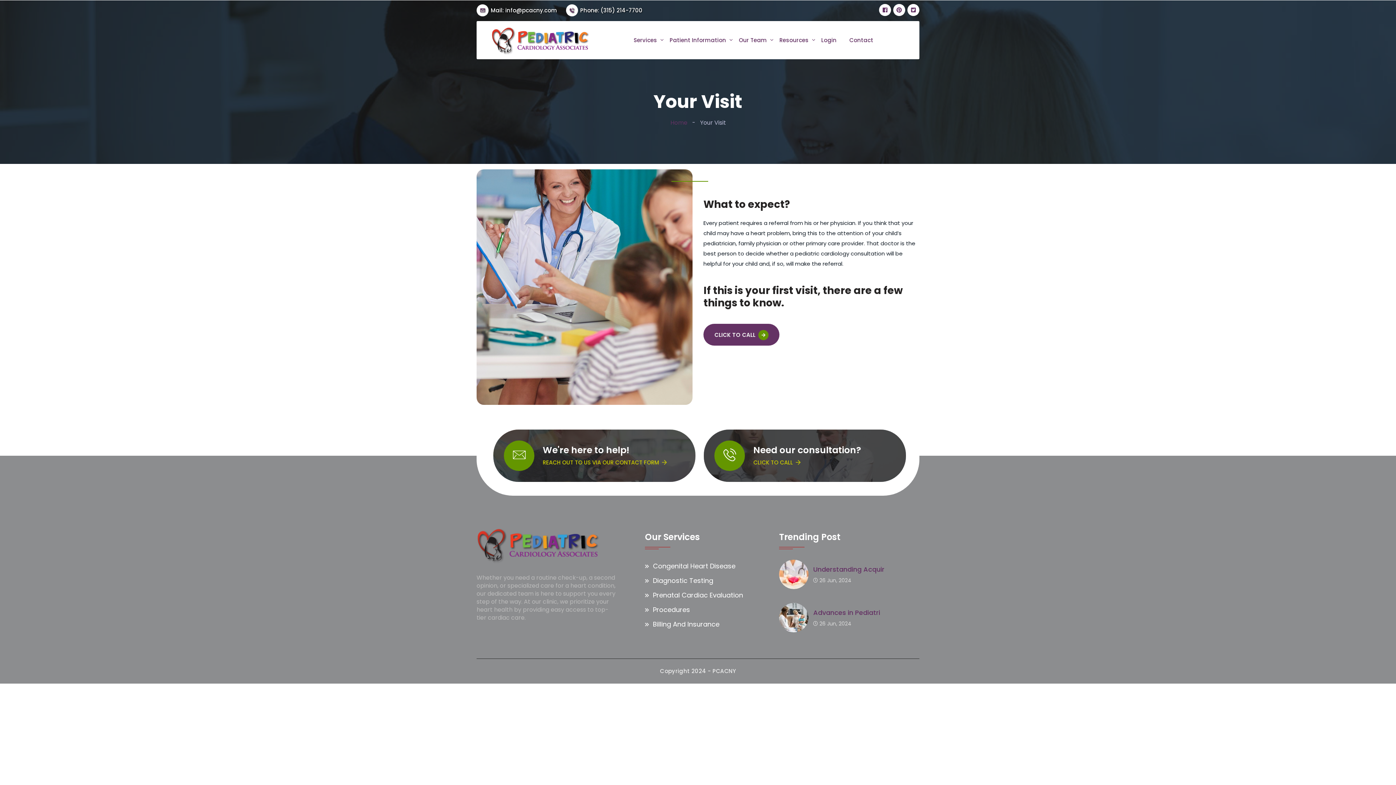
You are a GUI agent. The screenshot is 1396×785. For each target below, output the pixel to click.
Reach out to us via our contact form (601, 462)
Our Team (753, 40)
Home (678, 122)
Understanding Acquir (848, 569)
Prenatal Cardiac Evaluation (698, 595)
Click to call (773, 462)
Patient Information (698, 40)
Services (645, 40)
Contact (861, 40)
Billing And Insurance (686, 624)
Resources (794, 40)
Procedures (671, 609)
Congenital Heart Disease (694, 566)
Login (829, 40)
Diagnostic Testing (683, 580)
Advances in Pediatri (846, 612)
